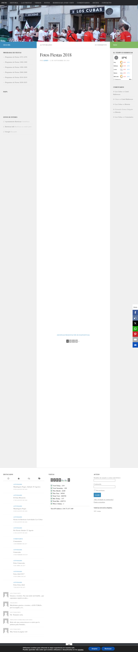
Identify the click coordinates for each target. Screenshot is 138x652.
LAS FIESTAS (26, 3)
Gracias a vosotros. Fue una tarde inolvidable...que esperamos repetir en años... (27, 597)
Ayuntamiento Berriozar (13, 121)
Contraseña (97, 484)
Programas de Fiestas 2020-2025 (16, 82)
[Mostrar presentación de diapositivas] (73, 335)
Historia (127, 104)
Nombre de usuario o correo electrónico (107, 478)
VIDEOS (38, 3)
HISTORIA (14, 3)
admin (45, 60)
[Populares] (18, 478)
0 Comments (101, 45)
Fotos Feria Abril (19, 585)
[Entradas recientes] (8, 478)
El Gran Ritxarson (19, 498)
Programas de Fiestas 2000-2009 (16, 72)
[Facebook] (135, 312)
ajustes (80, 649)
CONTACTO (106, 3)
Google (7, 132)
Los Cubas (118, 91)
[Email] (135, 339)
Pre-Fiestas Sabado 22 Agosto (23, 530)
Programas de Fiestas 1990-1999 (16, 67)
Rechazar (108, 649)
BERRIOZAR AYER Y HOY (63, 3)
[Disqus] (73, 382)
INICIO (4, 3)
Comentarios (129, 117)
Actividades (46, 45)
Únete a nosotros (99, 502)
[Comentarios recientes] (29, 478)
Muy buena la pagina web (18, 632)
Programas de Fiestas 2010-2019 (16, 77)
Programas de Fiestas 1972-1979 (16, 57)
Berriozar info (9, 126)
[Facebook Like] (135, 318)
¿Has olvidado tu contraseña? (104, 499)
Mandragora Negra (19, 508)
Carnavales (17, 552)
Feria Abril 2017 (18, 574)
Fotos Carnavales (19, 563)
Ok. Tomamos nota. (16, 615)
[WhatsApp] (135, 328)
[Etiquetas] (39, 478)
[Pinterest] (135, 334)
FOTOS (47, 3)
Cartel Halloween (127, 99)
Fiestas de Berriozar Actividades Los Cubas (28, 519)
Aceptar (94, 649)
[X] (135, 323)
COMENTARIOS (83, 3)
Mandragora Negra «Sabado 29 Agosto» (27, 487)
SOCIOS (96, 3)
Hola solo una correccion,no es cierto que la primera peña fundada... (25, 623)
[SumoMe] (135, 345)
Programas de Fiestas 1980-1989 (16, 62)
